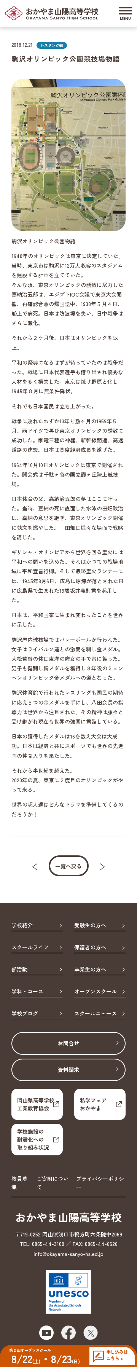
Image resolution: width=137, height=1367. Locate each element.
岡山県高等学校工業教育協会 (35, 1104)
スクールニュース (95, 1013)
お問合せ (68, 1043)
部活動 (19, 969)
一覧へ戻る (68, 866)
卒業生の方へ (90, 969)
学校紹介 (22, 925)
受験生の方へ (90, 925)
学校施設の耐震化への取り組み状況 (33, 1139)
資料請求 (68, 1070)
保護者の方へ (90, 947)
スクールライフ (30, 947)
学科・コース (27, 991)
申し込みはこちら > (117, 1355)
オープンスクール (95, 991)
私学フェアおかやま (93, 1104)
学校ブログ (24, 1013)
